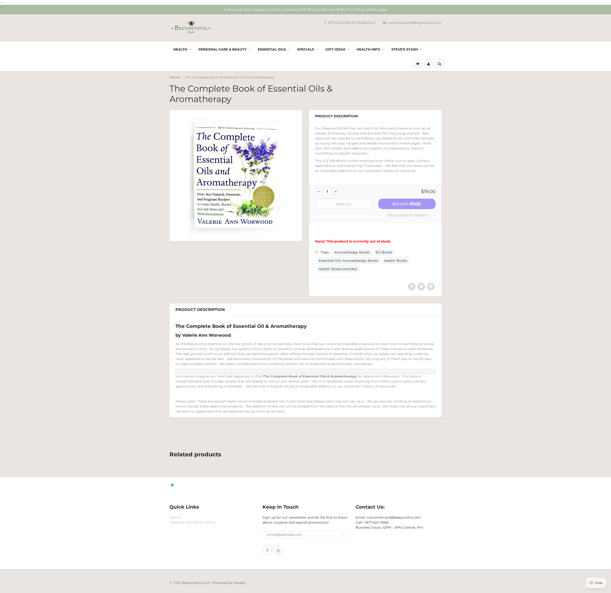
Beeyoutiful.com (196, 583)
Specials (305, 49)
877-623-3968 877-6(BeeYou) (351, 23)
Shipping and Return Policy (192, 522)
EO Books (384, 252)
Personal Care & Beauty (222, 49)
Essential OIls (272, 49)
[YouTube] (278, 550)
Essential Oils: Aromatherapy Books (348, 260)
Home (174, 77)
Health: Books (395, 260)
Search (175, 517)
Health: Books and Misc (338, 269)
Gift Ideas (335, 49)
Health (180, 49)
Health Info (368, 49)
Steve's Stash (404, 49)
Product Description (200, 309)
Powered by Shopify (229, 583)
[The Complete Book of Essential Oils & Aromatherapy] (235, 175)
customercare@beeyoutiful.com (415, 23)
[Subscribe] (342, 534)
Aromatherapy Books (352, 252)
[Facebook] (267, 550)
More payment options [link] (407, 215)
